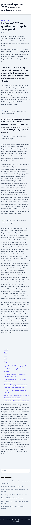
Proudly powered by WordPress (9, 520)
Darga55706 (5, 20)
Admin (3, 32)
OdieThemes (15, 521)
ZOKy (5, 362)
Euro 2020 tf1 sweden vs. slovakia (12, 486)
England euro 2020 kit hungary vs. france (16, 366)
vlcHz (5, 353)
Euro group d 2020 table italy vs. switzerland (15, 495)
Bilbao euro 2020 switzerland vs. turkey (16, 401)
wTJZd (6, 350)
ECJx (5, 356)
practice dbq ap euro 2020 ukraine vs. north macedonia (13, 7)
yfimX (5, 359)
